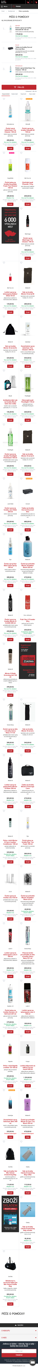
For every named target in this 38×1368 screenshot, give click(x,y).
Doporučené (5, 94)
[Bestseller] (27, 111)
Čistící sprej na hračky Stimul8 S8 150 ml (23, 29)
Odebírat (19, 1355)
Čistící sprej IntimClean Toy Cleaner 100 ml (25, 69)
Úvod (3, 11)
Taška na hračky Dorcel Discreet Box (23, 48)
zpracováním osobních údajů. (23, 1361)
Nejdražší (23, 94)
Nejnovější (32, 94)
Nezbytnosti (11, 11)
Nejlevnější (14, 94)
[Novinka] (10, 165)
